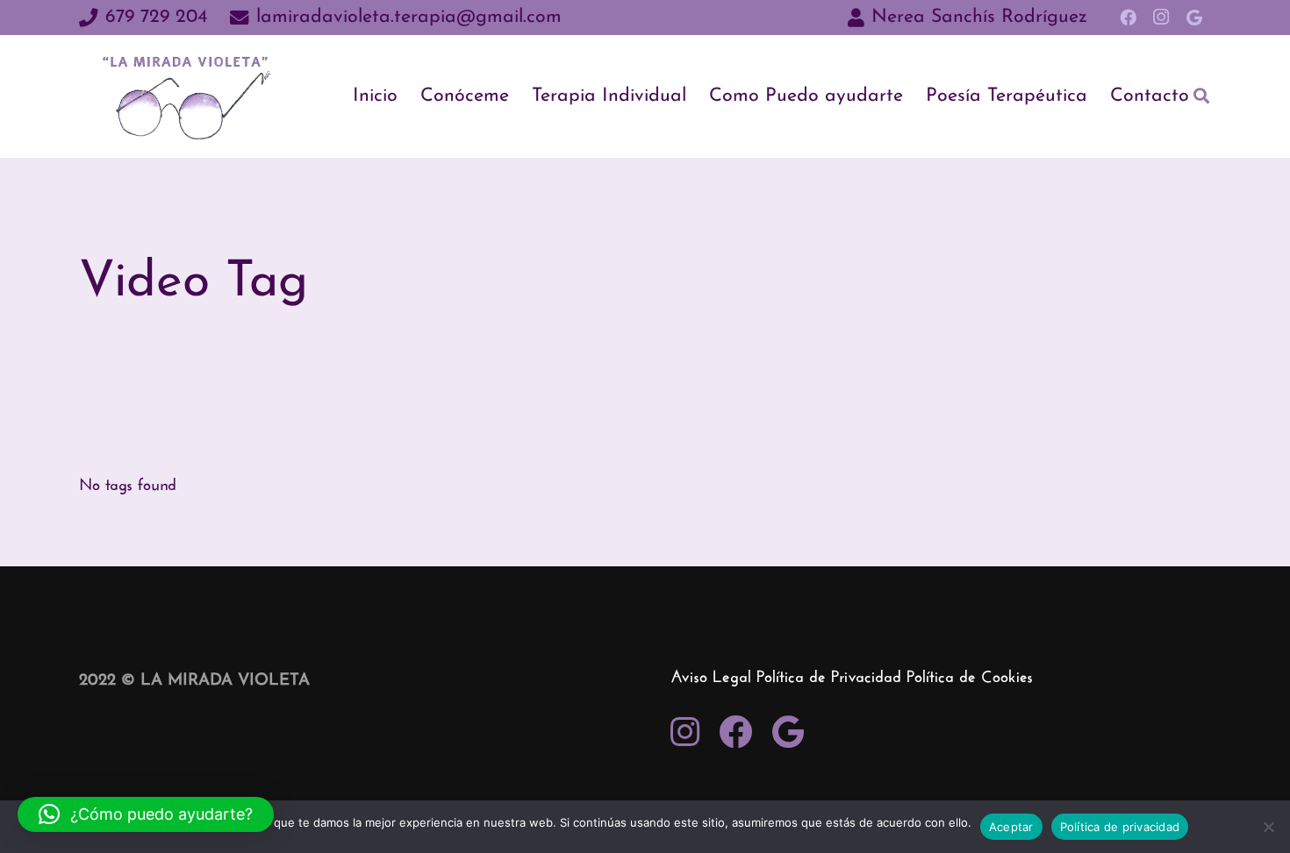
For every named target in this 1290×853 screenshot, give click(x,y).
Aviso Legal (710, 678)
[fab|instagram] (684, 734)
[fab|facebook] (735, 734)
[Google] (1194, 17)
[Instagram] (1161, 17)
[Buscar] (1201, 96)
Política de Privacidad (828, 678)
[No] (1268, 826)
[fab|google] (788, 734)
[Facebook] (1127, 17)
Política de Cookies (970, 678)
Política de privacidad (1120, 827)
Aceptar (1011, 827)
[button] (146, 814)
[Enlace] (189, 96)
